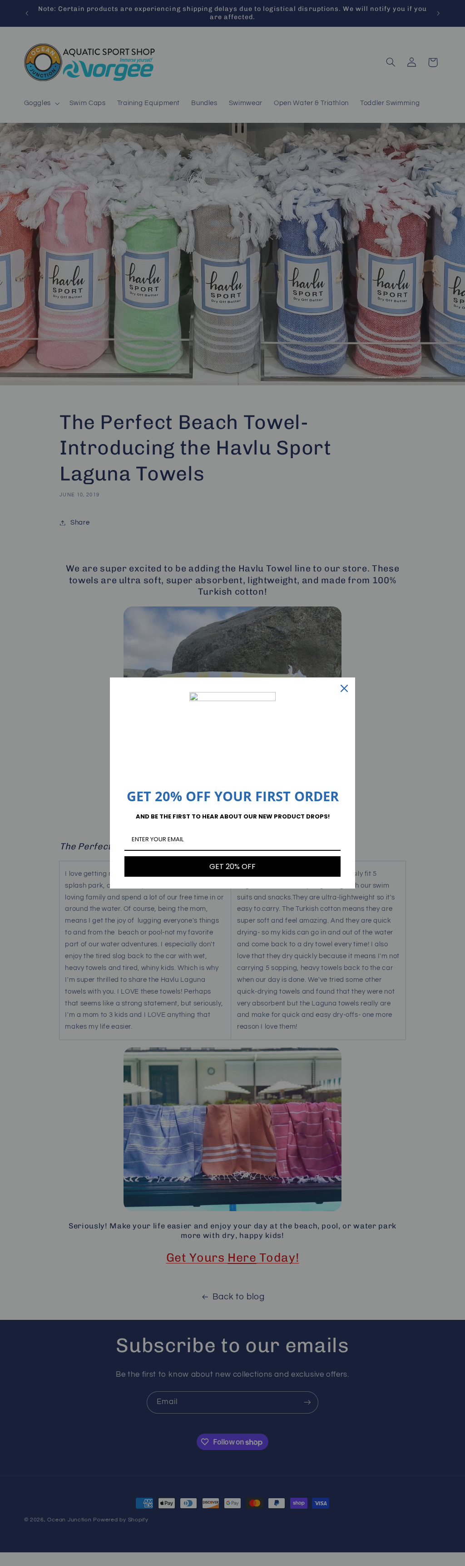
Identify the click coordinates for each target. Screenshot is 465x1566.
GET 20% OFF (232, 866)
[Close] (344, 688)
